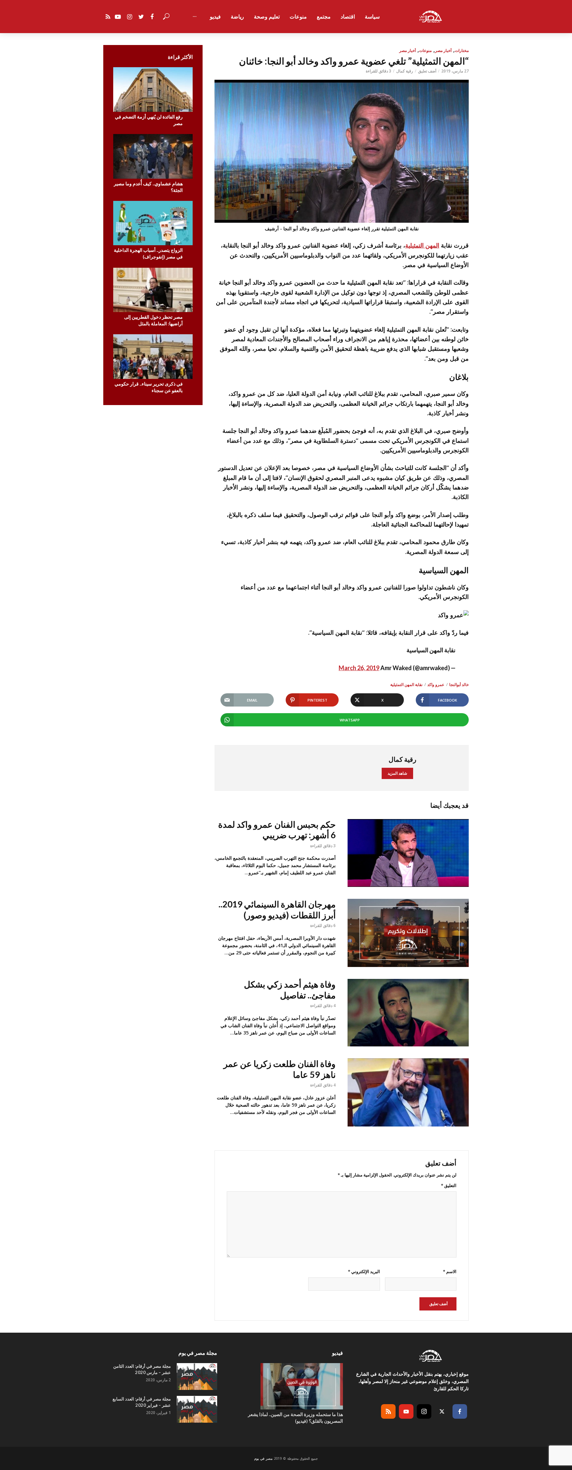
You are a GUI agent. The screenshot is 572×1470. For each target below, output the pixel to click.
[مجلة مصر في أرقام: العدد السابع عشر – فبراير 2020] (197, 1409)
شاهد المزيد (397, 773)
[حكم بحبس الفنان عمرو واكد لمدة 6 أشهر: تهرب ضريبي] (408, 853)
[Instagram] (424, 1411)
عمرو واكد (435, 684)
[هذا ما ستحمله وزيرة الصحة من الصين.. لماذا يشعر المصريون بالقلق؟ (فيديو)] (286, 1386)
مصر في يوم (263, 1458)
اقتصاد (348, 16)
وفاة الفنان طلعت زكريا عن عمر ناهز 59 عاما (279, 1069)
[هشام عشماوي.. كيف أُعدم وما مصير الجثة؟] (153, 156)
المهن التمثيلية (422, 245)
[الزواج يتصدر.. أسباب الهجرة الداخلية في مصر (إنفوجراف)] (153, 223)
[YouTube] (406, 1411)
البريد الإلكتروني (364, 1271)
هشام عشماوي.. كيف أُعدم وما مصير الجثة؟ (148, 187)
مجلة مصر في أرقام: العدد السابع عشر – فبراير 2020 (142, 1402)
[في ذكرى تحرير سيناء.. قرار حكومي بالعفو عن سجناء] (153, 356)
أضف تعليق (427, 71)
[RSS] (388, 1411)
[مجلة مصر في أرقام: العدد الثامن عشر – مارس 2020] (197, 1376)
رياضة (237, 16)
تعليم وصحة (267, 16)
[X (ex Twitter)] (442, 1411)
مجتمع (324, 16)
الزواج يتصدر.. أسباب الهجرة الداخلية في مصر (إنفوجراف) (148, 253)
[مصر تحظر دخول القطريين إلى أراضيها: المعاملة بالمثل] (153, 290)
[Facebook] (460, 1411)
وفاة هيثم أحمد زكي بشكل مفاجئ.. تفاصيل (290, 989)
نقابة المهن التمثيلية (406, 684)
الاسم (449, 1271)
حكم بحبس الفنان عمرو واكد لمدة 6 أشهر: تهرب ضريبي (277, 830)
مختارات (462, 50)
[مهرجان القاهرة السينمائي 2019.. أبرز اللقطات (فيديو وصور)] (408, 933)
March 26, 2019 (359, 667)
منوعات (298, 16)
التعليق (448, 1185)
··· (195, 16)
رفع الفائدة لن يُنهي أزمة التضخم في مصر (149, 120)
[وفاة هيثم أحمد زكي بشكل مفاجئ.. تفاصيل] (408, 1012)
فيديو (215, 16)
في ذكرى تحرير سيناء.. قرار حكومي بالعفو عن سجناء (149, 387)
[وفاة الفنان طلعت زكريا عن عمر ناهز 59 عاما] (408, 1092)
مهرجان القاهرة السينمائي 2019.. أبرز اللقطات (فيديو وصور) (277, 909)
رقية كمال (404, 71)
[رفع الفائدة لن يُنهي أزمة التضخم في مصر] (153, 89)
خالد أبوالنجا (459, 684)
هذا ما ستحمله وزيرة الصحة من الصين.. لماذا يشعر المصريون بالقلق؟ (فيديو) (295, 1417)
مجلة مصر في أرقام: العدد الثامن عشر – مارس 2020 (142, 1369)
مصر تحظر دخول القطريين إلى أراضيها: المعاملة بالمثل (153, 320)
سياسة (372, 16)
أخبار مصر (443, 50)
